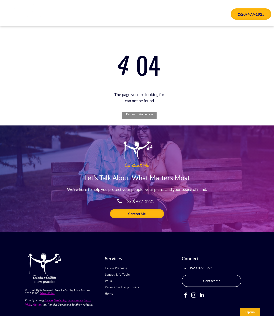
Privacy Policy (47, 293)
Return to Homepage (139, 114)
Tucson (48, 300)
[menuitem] (99, 14)
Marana (37, 304)
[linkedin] (202, 295)
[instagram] (194, 295)
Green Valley (75, 300)
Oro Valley (60, 300)
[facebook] (185, 295)
